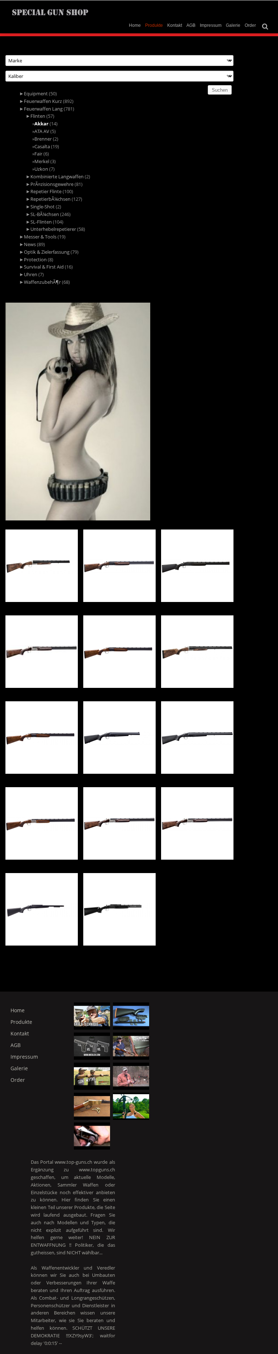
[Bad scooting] (131, 1016)
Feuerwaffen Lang (43, 108)
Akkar (41, 123)
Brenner (43, 139)
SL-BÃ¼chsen (44, 214)
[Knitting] (131, 1046)
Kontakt (174, 25)
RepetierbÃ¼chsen (50, 199)
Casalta (42, 146)
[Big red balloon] (131, 1106)
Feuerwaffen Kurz (43, 101)
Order (250, 25)
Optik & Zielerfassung (47, 252)
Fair (38, 153)
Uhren (30, 274)
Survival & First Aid (44, 266)
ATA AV (41, 131)
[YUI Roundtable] (131, 1076)
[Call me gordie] (92, 1016)
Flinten (37, 116)
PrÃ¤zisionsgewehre (51, 184)
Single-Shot (42, 206)
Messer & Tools (40, 236)
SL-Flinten (41, 222)
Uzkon (41, 169)
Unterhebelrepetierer (53, 229)
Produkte (154, 25)
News (30, 244)
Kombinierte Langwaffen (57, 176)
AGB (190, 25)
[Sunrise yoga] (92, 1076)
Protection (35, 259)
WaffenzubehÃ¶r (42, 282)
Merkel (41, 161)
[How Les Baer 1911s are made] (92, 1136)
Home (135, 25)
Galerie (233, 25)
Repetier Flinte (46, 191)
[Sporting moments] (92, 1106)
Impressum (211, 25)
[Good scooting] (92, 1046)
